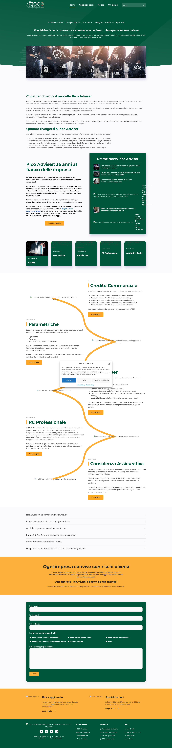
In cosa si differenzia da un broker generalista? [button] (48, 521)
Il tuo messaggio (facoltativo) (41, 647)
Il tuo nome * (34, 606)
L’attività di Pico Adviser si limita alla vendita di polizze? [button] (51, 535)
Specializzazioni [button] (86, 5)
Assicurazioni (92, 281)
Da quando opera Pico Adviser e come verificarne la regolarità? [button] (56, 548)
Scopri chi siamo (54, 223)
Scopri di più (95, 314)
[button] (109, 363)
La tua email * (34, 615)
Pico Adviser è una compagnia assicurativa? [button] (46, 515)
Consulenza (92, 459)
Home (72, 5)
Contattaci (42, 738)
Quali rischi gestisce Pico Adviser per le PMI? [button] (46, 528)
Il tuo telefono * (35, 624)
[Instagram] (56, 731)
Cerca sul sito (57, 738)
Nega (84, 380)
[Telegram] (46, 731)
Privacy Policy (90, 385)
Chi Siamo (113, 5)
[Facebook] (51, 731)
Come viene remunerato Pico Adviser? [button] (44, 542)
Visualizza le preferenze (101, 380)
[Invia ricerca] (144, 5)
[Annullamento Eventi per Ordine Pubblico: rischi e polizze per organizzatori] (117, 195)
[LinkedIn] (41, 731)
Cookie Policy (81, 385)
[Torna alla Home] (35, 5)
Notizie (101, 5)
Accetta (68, 380)
